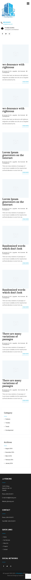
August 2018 (8, 448)
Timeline (7, 423)
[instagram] (9, 33)
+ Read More (25, 81)
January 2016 (9, 463)
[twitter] (5, 33)
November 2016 (9, 452)
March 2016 (8, 456)
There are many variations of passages (11, 336)
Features (7, 419)
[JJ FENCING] (8, 3)
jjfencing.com (10, 501)
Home (5, 537)
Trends (7, 426)
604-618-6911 (7, 22)
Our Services (6, 540)
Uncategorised (5, 72)
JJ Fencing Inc (19, 573)
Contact (5, 549)
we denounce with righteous (13, 66)
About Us (5, 543)
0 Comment (22, 71)
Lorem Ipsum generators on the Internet (13, 155)
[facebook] (2, 33)
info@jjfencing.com (8, 24)
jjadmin (15, 71)
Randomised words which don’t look (13, 247)
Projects (5, 546)
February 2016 (9, 459)
